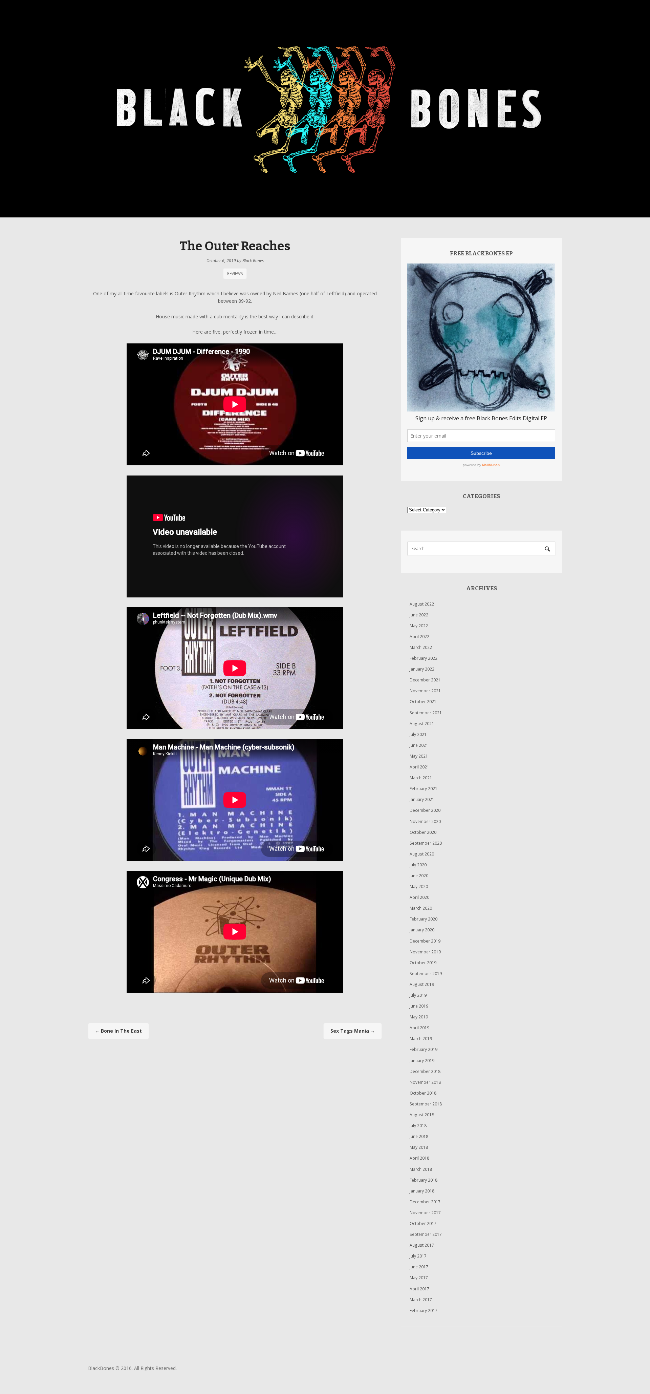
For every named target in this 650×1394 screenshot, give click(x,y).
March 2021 (421, 778)
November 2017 (425, 1213)
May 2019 (419, 1017)
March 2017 (421, 1300)
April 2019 (419, 1028)
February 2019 (423, 1049)
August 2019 (422, 984)
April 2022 (419, 636)
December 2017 (425, 1202)
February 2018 (423, 1180)
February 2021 (423, 788)
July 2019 (418, 995)
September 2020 (426, 843)
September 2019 (426, 973)
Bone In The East (118, 1031)
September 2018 (426, 1104)
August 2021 (422, 723)
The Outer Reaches (234, 246)
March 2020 (421, 908)
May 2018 (419, 1147)
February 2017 (423, 1310)
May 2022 (419, 626)
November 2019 (425, 952)
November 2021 (425, 691)
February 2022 (423, 658)
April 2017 (419, 1289)
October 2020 (423, 832)
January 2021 (422, 799)
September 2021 (426, 713)
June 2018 (419, 1136)
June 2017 (419, 1267)
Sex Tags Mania (352, 1031)
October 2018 (423, 1093)
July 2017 (418, 1256)
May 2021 (419, 756)
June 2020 (419, 876)
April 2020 (419, 897)
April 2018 (419, 1158)
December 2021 (425, 680)
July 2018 (418, 1125)
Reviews (235, 273)
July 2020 (418, 865)
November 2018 (425, 1082)
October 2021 (423, 701)
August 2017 (422, 1245)
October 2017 (423, 1223)
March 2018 (421, 1169)
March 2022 (421, 647)
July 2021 (418, 734)
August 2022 (422, 604)
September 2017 (426, 1234)
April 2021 (419, 767)
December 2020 (425, 810)
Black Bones (253, 260)
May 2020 (419, 886)
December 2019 (425, 941)
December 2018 (425, 1071)
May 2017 (419, 1278)
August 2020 (422, 854)
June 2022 (419, 615)
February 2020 (423, 919)
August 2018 (422, 1115)
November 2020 (425, 821)
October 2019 (423, 963)
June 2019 (419, 1006)
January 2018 (422, 1191)
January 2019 (422, 1060)
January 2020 (422, 930)
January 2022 (422, 669)
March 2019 (421, 1038)
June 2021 (419, 745)
